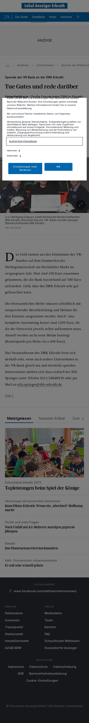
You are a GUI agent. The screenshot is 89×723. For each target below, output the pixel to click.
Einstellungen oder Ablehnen (25, 168)
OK (58, 166)
